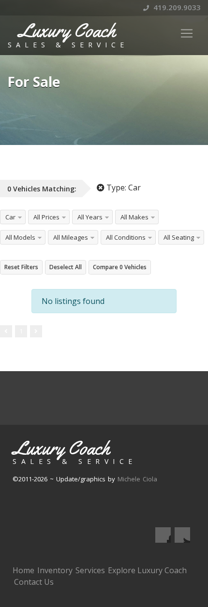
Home (23, 570)
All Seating (178, 237)
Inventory (55, 570)
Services (90, 570)
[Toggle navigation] (186, 33)
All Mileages (70, 237)
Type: (122, 187)
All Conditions (126, 237)
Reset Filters (21, 267)
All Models (20, 237)
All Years (90, 217)
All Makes (134, 217)
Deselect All (65, 267)
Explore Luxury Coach (147, 570)
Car (10, 217)
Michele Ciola (137, 479)
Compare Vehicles (120, 267)
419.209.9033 (176, 7)
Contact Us (34, 582)
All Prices (46, 217)
